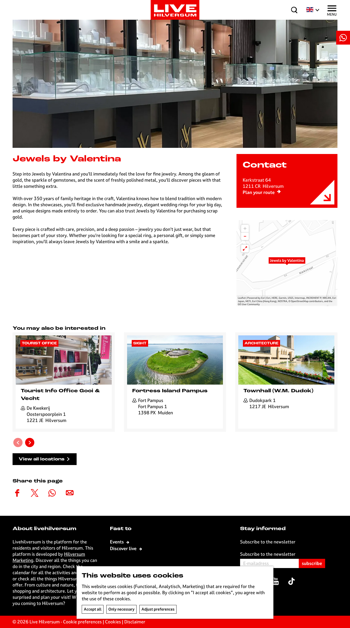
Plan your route (259, 192)
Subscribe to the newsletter (267, 554)
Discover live (124, 548)
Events (117, 542)
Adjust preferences (157, 609)
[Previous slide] (18, 442)
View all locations (42, 459)
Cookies (113, 622)
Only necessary (121, 609)
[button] (287, 263)
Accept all (92, 609)
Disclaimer (134, 622)
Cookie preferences (82, 622)
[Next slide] (29, 442)
